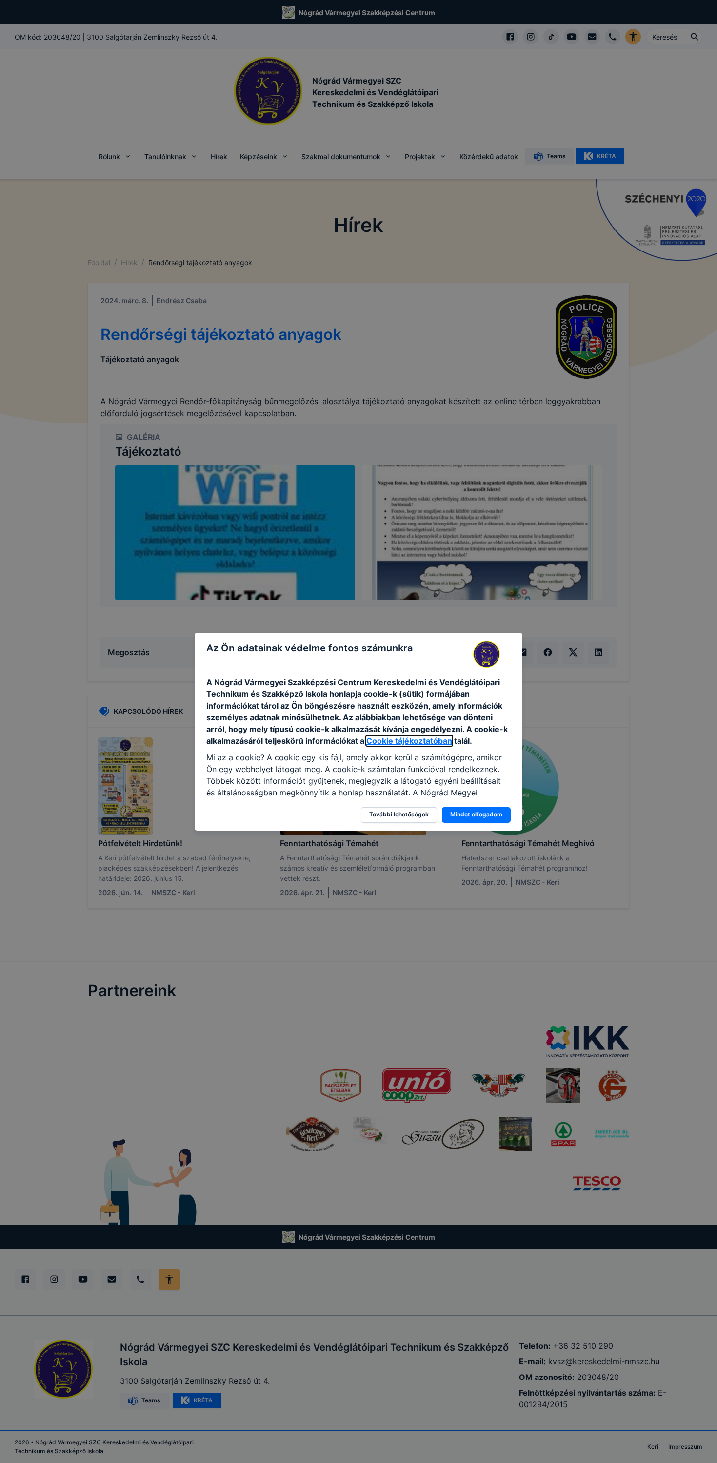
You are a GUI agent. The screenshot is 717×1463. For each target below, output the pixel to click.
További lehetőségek (399, 814)
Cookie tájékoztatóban (409, 741)
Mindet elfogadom (476, 814)
